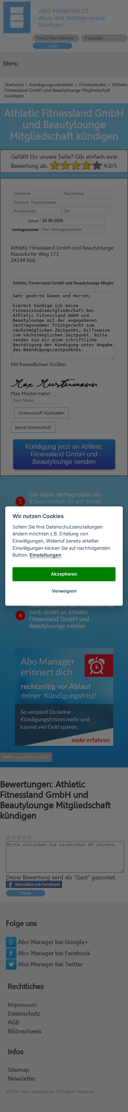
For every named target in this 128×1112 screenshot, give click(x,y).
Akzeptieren (64, 574)
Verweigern (64, 591)
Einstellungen (45, 555)
